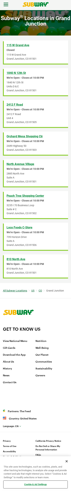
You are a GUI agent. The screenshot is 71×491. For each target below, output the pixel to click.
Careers (40, 375)
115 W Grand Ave (18, 45)
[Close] (67, 461)
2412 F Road (15, 104)
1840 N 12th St (16, 73)
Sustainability (44, 368)
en (11, 426)
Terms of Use (9, 446)
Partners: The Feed (19, 411)
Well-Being (42, 348)
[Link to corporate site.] (18, 324)
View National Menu (15, 341)
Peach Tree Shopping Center (25, 195)
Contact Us (9, 382)
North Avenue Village (20, 164)
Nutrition (41, 341)
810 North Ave (16, 259)
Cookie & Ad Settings (35, 484)
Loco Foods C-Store (19, 227)
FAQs (38, 455)
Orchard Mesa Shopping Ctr (25, 136)
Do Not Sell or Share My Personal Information (48, 448)
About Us (8, 362)
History (7, 368)
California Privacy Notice (48, 441)
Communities (44, 362)
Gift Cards (9, 348)
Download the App (14, 355)
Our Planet (42, 355)
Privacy (7, 441)
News (6, 375)
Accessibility (9, 451)
